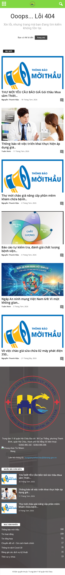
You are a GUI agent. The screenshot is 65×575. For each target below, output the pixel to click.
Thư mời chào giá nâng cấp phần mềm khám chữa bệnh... (29, 197)
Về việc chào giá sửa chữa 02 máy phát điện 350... (32, 352)
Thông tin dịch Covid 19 (12, 548)
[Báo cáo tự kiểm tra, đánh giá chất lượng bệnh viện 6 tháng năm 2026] (32, 227)
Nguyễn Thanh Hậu (10, 99)
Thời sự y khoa (8, 557)
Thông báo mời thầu (10, 529)
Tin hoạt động (7, 534)
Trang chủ (41, 38)
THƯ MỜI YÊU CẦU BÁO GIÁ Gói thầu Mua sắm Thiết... (31, 94)
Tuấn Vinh (6, 151)
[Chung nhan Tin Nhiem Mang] (32, 450)
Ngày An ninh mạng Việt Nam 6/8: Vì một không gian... (30, 301)
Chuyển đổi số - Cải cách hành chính (18, 543)
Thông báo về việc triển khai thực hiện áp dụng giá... (31, 145)
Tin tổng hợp (7, 539)
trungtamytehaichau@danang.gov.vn (41, 457)
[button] (60, 4)
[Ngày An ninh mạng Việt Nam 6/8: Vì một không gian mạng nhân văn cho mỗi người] (32, 279)
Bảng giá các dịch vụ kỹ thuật (15, 552)
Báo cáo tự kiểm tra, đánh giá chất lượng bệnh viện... (31, 249)
